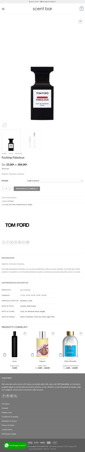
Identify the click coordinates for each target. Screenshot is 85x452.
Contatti (5, 408)
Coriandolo (29, 317)
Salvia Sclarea (31, 306)
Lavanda (23, 306)
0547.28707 (35, 1)
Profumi (18, 153)
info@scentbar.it (49, 1)
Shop (11, 153)
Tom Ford (5, 169)
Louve (14, 361)
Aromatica (23, 301)
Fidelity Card (7, 412)
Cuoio (6, 204)
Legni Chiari (51, 317)
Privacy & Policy (8, 425)
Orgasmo (42, 361)
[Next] (79, 73)
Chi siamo (5, 404)
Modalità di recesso (9, 421)
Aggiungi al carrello (27, 189)
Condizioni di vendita (10, 417)
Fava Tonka (12, 204)
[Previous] (6, 73)
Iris (26, 311)
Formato (5, 181)
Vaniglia (29, 204)
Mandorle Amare (21, 204)
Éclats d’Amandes (70, 361)
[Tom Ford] (17, 225)
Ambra (22, 317)
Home (4, 153)
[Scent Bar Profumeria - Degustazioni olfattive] (42, 9)
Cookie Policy (7, 430)
